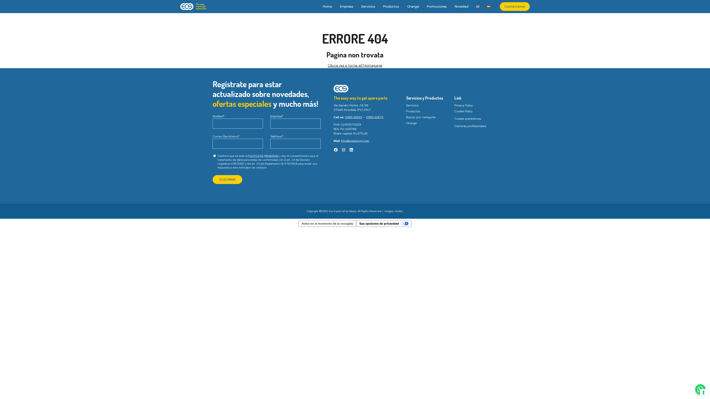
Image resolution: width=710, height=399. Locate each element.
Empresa (346, 6)
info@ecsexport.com (355, 141)
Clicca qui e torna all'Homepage (355, 65)
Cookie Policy (463, 111)
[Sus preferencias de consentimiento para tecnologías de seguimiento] (703, 392)
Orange (413, 6)
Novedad (461, 6)
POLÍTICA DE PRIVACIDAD (263, 156)
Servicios (368, 6)
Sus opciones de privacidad (379, 223)
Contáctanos (514, 6)
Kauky (352, 211)
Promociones (437, 6)
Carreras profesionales (470, 126)
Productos (391, 6)
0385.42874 (374, 117)
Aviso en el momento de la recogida (327, 223)
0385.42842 (353, 117)
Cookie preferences (467, 119)
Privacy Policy (463, 105)
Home (327, 6)
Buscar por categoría (421, 117)
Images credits (394, 211)
